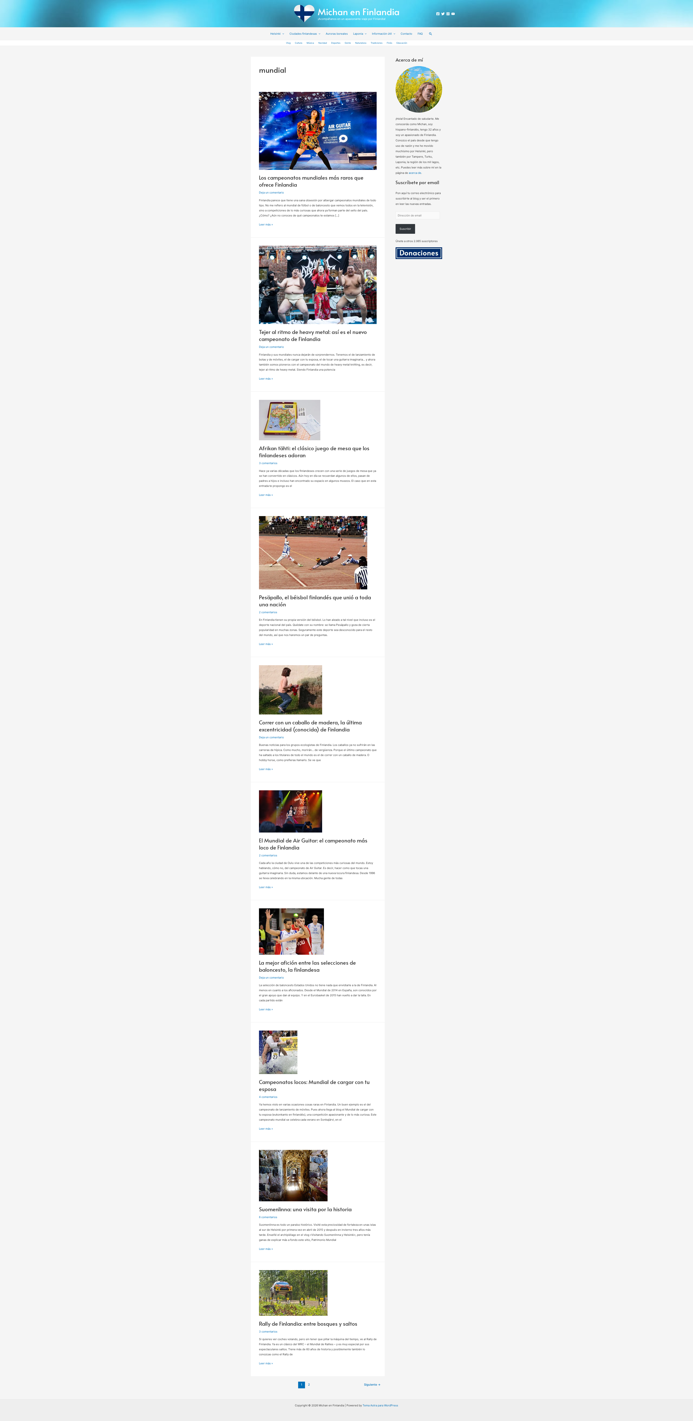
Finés (389, 43)
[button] (282, 33)
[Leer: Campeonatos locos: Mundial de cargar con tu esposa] (278, 1052)
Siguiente (372, 1384)
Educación (401, 43)
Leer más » (266, 224)
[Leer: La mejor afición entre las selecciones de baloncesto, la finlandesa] (291, 931)
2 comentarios (268, 612)
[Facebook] (438, 14)
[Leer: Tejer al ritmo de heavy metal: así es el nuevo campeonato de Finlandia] (318, 284)
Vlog (288, 43)
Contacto (406, 33)
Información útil (382, 33)
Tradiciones (376, 43)
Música (310, 43)
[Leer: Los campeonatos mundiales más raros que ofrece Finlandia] (318, 130)
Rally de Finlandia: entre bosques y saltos (308, 1323)
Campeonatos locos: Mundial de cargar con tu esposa (314, 1085)
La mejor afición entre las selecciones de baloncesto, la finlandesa (307, 966)
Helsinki (275, 33)
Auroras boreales (337, 33)
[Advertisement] (419, 315)
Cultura (298, 43)
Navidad (322, 43)
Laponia (358, 33)
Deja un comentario (271, 192)
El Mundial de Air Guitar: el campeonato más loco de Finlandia (313, 843)
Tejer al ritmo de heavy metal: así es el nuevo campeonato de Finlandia (313, 335)
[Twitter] (443, 14)
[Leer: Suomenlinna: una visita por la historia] (293, 1175)
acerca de (415, 173)
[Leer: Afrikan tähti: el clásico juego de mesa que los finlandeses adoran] (289, 419)
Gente (348, 43)
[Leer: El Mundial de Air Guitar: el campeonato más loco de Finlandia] (290, 811)
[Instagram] (448, 14)
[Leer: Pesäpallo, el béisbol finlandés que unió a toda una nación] (313, 552)
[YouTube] (453, 14)
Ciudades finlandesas (303, 33)
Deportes (335, 43)
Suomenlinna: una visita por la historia (305, 1209)
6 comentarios (268, 1217)
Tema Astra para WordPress (380, 1405)
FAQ (420, 33)
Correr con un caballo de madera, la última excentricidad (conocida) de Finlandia (310, 725)
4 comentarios (268, 1097)
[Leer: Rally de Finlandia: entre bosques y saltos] (293, 1292)
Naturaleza (360, 43)
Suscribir (405, 229)
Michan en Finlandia (359, 11)
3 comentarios (268, 463)
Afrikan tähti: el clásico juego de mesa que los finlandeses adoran (314, 451)
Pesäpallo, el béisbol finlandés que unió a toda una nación (315, 600)
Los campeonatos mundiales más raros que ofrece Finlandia (311, 181)
